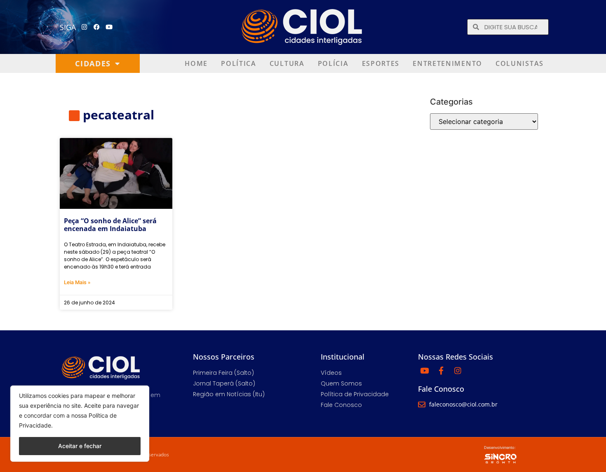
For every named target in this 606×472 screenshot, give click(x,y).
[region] (79, 424)
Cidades (93, 63)
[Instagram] (84, 27)
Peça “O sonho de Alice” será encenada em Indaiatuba (110, 224)
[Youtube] (109, 27)
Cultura (287, 63)
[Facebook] (97, 27)
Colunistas (520, 63)
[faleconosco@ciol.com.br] (421, 404)
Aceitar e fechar (79, 445)
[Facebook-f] (441, 370)
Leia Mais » (77, 282)
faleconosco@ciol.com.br (463, 404)
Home (196, 63)
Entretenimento (447, 63)
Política (238, 63)
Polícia (333, 63)
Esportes (381, 63)
